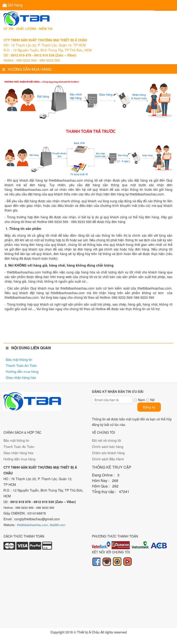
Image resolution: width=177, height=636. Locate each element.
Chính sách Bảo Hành (108, 459)
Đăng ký (149, 407)
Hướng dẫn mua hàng (22, 371)
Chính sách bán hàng (107, 446)
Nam (141, 399)
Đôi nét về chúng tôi (106, 440)
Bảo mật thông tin (19, 359)
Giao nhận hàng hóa (21, 377)
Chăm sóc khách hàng (108, 452)
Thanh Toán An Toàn (21, 365)
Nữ (152, 399)
